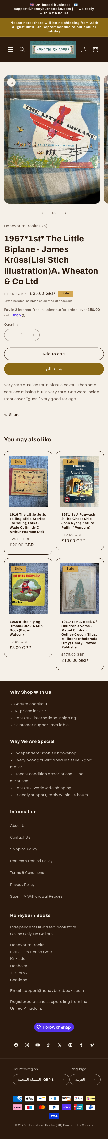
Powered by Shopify (78, 1125)
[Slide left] (42, 213)
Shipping (32, 301)
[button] (10, 49)
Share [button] (14, 415)
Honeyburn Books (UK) (45, 1125)
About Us (18, 826)
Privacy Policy (22, 885)
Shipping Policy (23, 849)
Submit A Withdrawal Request (37, 896)
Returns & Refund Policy (31, 861)
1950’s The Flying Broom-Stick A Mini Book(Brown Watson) (27, 628)
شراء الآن (54, 369)
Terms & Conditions (27, 873)
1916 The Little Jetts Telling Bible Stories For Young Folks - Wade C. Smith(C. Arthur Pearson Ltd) (28, 523)
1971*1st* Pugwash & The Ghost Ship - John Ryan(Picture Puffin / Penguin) (78, 521)
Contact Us (20, 837)
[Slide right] (65, 213)
